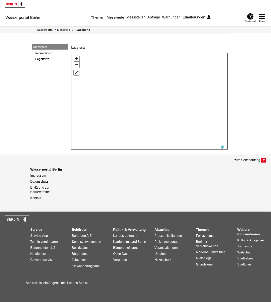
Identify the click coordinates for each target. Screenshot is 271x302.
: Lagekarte (82, 29)
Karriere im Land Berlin (129, 241)
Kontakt (35, 198)
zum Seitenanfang (247, 160)
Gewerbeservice (42, 259)
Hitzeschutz (162, 259)
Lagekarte (42, 59)
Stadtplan (244, 264)
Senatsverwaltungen (86, 241)
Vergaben (120, 259)
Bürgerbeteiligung (126, 247)
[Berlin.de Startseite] (15, 4)
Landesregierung (125, 235)
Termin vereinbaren (44, 241)
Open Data (121, 253)
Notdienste (38, 253)
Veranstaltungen (166, 247)
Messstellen (135, 17)
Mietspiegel (204, 258)
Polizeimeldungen (167, 241)
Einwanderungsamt (85, 266)
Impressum (38, 175)
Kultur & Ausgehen (250, 240)
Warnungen (171, 17)
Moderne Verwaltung (210, 252)
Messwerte (115, 17)
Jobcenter (79, 259)
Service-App (39, 235)
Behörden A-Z (82, 235)
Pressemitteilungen (168, 235)
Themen (97, 17)
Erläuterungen (194, 17)
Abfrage (153, 17)
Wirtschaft (244, 252)
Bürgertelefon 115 (43, 247)
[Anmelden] (209, 17)
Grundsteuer (205, 264)
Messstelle (64, 29)
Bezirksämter (81, 247)
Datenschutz (39, 181)
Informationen (44, 53)
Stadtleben (245, 258)
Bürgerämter (80, 253)
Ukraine (160, 253)
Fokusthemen (205, 235)
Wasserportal (45, 29)
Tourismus (244, 246)
